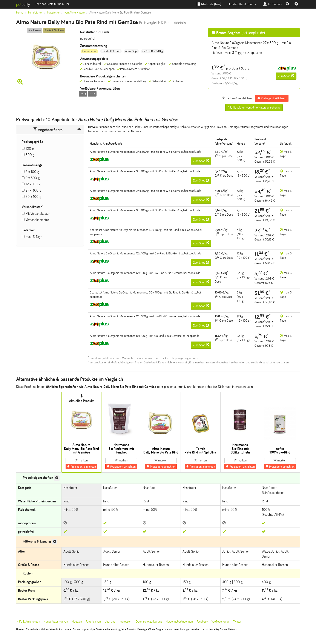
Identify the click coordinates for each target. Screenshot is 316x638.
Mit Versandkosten (38, 213)
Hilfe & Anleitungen (28, 621)
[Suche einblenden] (288, 4)
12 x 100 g (33, 184)
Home (19, 12)
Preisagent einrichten (83, 466)
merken (83, 460)
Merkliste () (210, 4)
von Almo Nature (74, 12)
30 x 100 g (33, 196)
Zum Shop (284, 76)
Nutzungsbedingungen (179, 621)
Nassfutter (53, 12)
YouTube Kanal (220, 621)
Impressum (125, 621)
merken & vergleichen (238, 98)
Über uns (109, 621)
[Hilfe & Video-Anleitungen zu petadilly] (296, 4)
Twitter (237, 621)
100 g (30, 148)
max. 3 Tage (34, 237)
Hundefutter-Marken (56, 621)
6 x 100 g (32, 172)
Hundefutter (35, 12)
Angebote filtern (50, 130)
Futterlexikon (93, 621)
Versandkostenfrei (37, 220)
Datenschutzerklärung (149, 621)
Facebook (202, 621)
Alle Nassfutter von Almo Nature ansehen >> (254, 107)
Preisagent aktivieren (273, 98)
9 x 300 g (33, 178)
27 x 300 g (33, 190)
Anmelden (274, 4)
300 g (30, 155)
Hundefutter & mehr (241, 4)
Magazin (77, 621)
